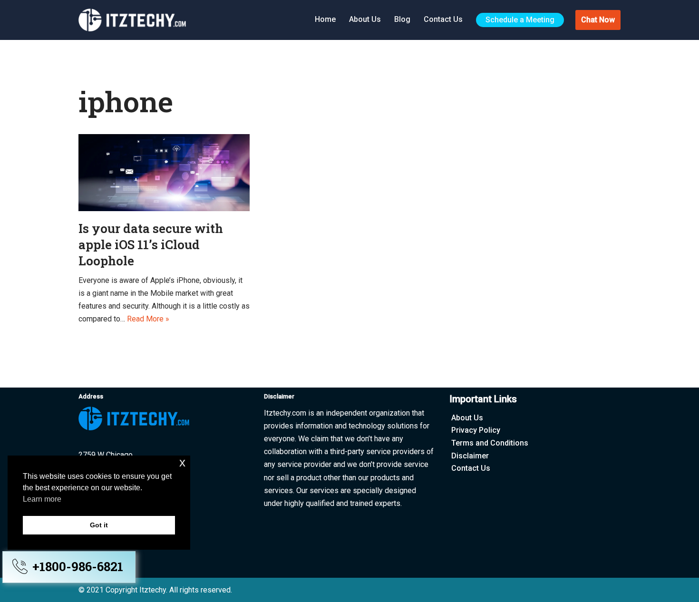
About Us (365, 19)
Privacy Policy (475, 430)
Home (325, 19)
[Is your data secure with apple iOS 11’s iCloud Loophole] (164, 172)
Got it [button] (99, 525)
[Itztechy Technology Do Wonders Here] (134, 20)
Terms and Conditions (489, 442)
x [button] (182, 462)
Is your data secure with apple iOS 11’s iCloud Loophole (150, 244)
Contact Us (443, 19)
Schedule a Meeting (519, 19)
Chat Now (598, 19)
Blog (402, 19)
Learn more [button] (42, 499)
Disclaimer (470, 455)
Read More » (148, 318)
